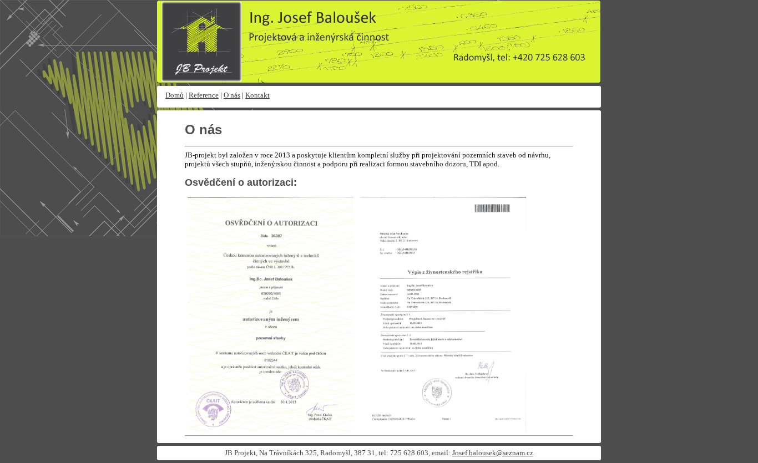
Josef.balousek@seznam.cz (492, 453)
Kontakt (257, 95)
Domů (174, 95)
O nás (232, 95)
